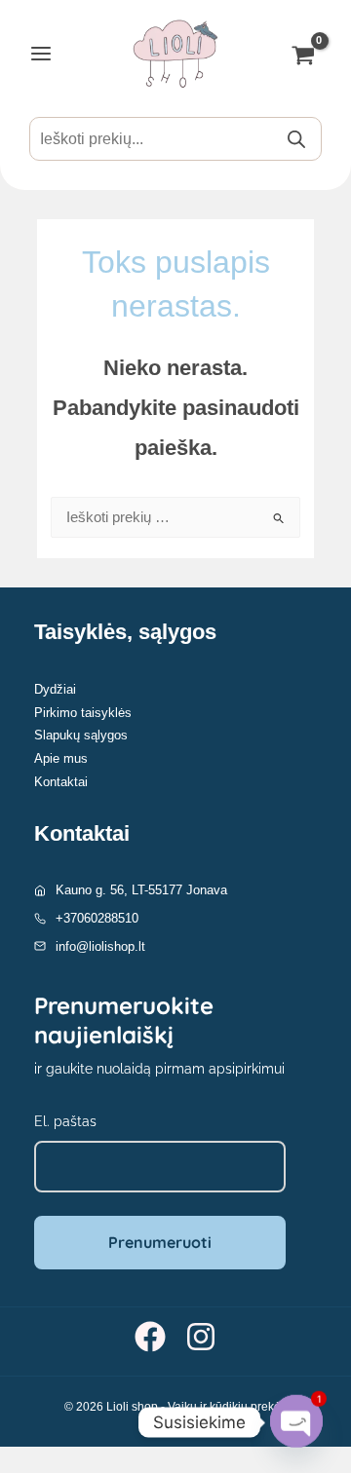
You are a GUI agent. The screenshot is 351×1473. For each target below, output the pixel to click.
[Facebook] (150, 1336)
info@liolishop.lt (100, 946)
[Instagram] (200, 1336)
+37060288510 (97, 918)
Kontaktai (61, 781)
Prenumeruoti (160, 1242)
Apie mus (61, 758)
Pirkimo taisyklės (83, 712)
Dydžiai (55, 689)
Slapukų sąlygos (81, 735)
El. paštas (65, 1121)
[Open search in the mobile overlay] (176, 138)
